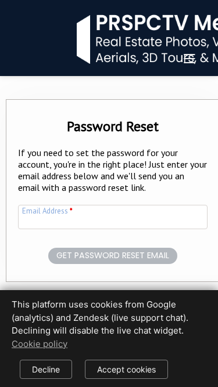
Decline (46, 369)
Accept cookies (126, 369)
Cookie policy (39, 343)
